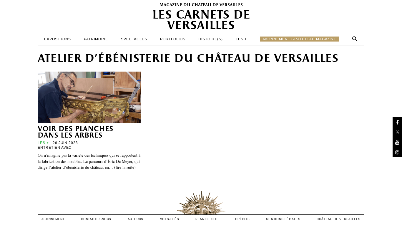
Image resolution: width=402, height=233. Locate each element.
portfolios (172, 39)
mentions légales (283, 219)
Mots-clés (169, 219)
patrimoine (96, 39)
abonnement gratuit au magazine (300, 39)
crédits (242, 219)
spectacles (134, 39)
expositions (57, 39)
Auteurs (136, 219)
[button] (355, 39)
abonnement (53, 219)
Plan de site (207, 219)
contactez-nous (96, 219)
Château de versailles (339, 219)
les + (241, 39)
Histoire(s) (210, 39)
